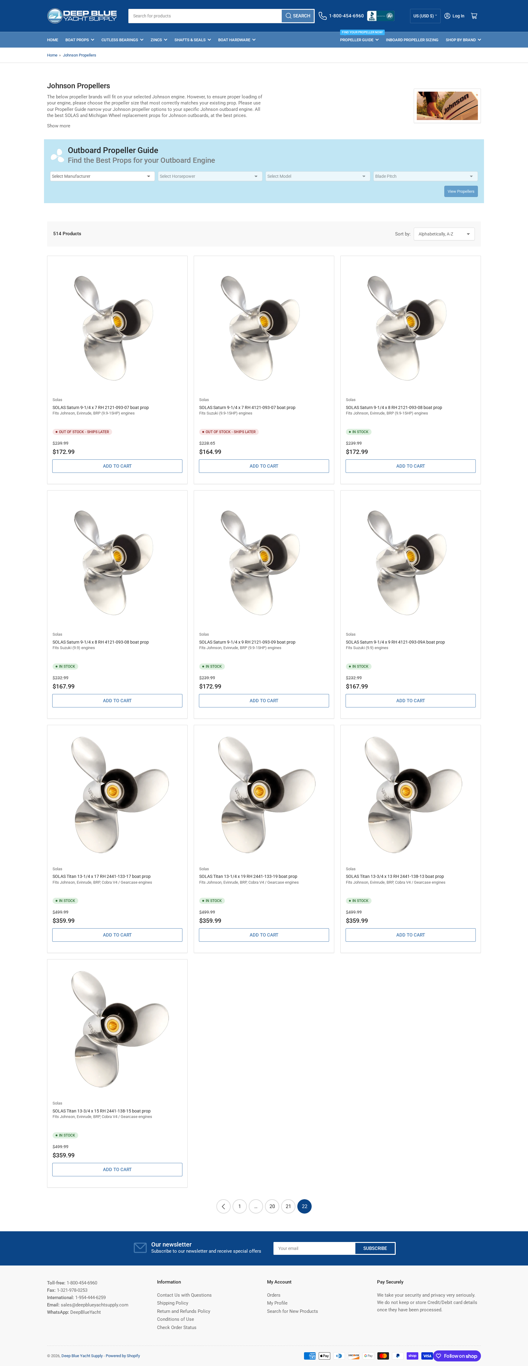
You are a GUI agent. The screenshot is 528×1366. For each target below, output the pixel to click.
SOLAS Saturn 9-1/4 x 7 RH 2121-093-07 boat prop (101, 407)
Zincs (156, 40)
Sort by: (403, 234)
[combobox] (221, 16)
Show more (58, 126)
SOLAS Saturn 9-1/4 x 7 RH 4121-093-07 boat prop (247, 407)
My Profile (277, 1303)
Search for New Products (292, 1311)
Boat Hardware (234, 40)
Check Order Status (176, 1327)
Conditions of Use (175, 1319)
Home (52, 40)
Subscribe (375, 1248)
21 (288, 1206)
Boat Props (77, 40)
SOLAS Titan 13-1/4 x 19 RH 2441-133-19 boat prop (248, 876)
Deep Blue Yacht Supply (82, 1355)
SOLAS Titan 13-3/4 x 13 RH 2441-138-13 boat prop (395, 876)
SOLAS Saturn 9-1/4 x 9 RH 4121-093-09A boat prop (395, 642)
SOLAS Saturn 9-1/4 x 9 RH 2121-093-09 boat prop (247, 642)
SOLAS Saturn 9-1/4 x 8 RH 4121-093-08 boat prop (101, 642)
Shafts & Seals (190, 40)
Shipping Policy (172, 1303)
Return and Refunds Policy (183, 1311)
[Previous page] (223, 1206)
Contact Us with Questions (184, 1295)
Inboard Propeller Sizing (412, 40)
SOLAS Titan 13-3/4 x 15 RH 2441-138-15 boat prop (102, 1111)
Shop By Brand (461, 40)
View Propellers (461, 191)
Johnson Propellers (79, 55)
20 (272, 1206)
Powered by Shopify (123, 1355)
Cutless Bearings (119, 40)
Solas (57, 399)
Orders (273, 1295)
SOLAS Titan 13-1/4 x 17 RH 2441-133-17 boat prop (102, 876)
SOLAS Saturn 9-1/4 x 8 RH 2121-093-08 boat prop (394, 407)
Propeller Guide (359, 37)
